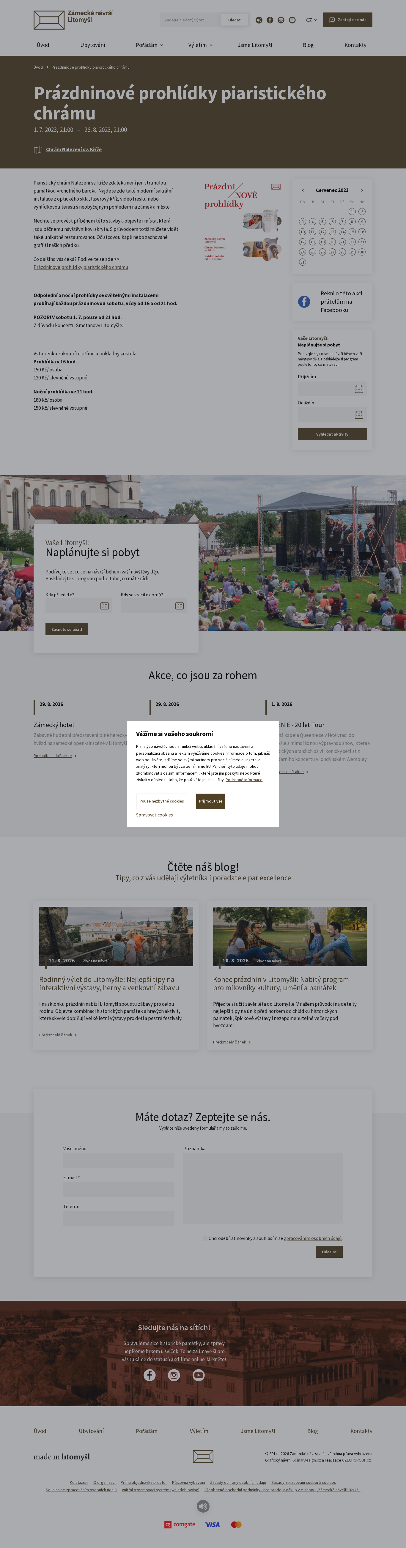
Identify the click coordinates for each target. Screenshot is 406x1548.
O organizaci (104, 1482)
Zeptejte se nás (352, 19)
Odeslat (329, 1251)
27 (332, 252)
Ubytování (92, 44)
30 (362, 252)
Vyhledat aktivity (332, 434)
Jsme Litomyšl (255, 44)
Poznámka (194, 1148)
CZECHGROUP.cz (356, 1460)
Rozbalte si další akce (53, 755)
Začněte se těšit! (66, 629)
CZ (309, 20)
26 (322, 252)
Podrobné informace (244, 779)
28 (342, 252)
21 (342, 242)
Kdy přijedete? (59, 595)
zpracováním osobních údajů (313, 1238)
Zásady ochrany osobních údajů (238, 1482)
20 (332, 242)
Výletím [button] (197, 44)
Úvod (43, 44)
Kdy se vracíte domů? (142, 595)
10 (302, 231)
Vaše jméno (74, 1148)
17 (302, 242)
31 (302, 262)
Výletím (199, 1430)
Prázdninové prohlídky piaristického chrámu (81, 267)
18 (313, 242)
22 (352, 242)
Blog (308, 44)
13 (332, 231)
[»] (362, 190)
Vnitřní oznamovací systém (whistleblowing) (160, 1489)
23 (362, 242)
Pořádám (147, 1430)
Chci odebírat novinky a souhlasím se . (276, 1238)
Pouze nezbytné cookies (161, 801)
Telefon (71, 1206)
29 (352, 252)
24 (302, 252)
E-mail (71, 1177)
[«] (302, 190)
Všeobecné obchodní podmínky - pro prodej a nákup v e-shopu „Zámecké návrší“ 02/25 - (282, 1489)
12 (322, 231)
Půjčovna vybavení (188, 1482)
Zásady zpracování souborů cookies (303, 1482)
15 (352, 231)
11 (313, 231)
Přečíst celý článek (55, 1035)
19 (322, 242)
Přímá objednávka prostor (144, 1482)
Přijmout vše (210, 801)
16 (362, 231)
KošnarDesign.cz (306, 1460)
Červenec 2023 (332, 190)
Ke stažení (79, 1482)
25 (313, 252)
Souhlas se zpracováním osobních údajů (81, 1489)
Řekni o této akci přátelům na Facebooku (341, 301)
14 (342, 231)
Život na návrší (95, 961)
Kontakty (355, 44)
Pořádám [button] (147, 44)
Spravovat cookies (154, 815)
